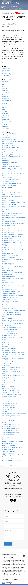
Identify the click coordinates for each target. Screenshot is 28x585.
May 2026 (4, 88)
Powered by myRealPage (13, 579)
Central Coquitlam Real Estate (10, 170)
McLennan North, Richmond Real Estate (13, 291)
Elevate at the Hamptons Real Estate (12, 213)
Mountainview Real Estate (9, 299)
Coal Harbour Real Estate (9, 185)
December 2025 (6, 98)
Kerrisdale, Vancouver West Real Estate (12, 267)
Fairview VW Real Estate (8, 221)
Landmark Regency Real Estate (10, 276)
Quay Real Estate (6, 326)
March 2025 (5, 115)
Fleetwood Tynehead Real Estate (11, 229)
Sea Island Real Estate (8, 360)
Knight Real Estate (7, 274)
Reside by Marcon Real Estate (10, 345)
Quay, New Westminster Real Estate (11, 327)
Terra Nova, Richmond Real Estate (11, 394)
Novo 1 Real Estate (7, 305)
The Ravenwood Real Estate (9, 409)
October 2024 (6, 123)
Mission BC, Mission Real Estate (10, 297)
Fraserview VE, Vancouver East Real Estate (13, 240)
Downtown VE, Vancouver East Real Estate (13, 202)
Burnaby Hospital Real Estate (10, 155)
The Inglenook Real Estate (9, 403)
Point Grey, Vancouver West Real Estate (12, 324)
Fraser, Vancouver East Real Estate (11, 236)
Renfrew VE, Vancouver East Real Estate (13, 343)
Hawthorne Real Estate (8, 257)
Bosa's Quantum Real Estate (9, 143)
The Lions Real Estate (8, 405)
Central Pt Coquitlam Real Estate (11, 172)
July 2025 (4, 107)
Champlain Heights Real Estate (10, 179)
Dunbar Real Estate (7, 208)
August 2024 (5, 126)
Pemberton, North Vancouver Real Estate (13, 320)
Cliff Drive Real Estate (8, 181)
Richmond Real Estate (8, 346)
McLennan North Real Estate (10, 289)
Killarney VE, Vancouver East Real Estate (13, 269)
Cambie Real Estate (7, 164)
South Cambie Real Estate (9, 365)
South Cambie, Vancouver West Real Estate (13, 367)
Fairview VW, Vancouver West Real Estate (13, 223)
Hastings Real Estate (7, 253)
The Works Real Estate (8, 417)
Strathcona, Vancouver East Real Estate (13, 392)
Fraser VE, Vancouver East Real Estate (12, 234)
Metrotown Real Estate (8, 293)
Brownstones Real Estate (9, 153)
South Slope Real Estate (8, 377)
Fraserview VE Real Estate (9, 238)
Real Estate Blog (6, 74)
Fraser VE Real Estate (8, 232)
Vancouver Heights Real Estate (10, 432)
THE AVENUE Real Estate (9, 396)
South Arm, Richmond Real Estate (11, 364)
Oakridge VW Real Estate (9, 308)
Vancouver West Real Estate (9, 436)
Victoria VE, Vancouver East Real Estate (12, 441)
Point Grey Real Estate (8, 322)
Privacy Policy (5, 579)
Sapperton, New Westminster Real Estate (13, 358)
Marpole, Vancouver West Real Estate (12, 284)
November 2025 (6, 100)
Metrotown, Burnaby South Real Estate (12, 295)
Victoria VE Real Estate (8, 440)
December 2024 (6, 121)
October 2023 (5, 128)
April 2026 (5, 90)
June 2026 (5, 87)
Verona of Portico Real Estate (10, 438)
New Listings (5, 70)
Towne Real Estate (7, 419)
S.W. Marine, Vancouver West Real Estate (13, 352)
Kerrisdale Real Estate (8, 265)
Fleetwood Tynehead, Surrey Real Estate (13, 231)
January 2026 (5, 96)
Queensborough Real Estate (9, 329)
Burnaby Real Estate (7, 160)
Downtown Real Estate (8, 200)
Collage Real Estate (7, 187)
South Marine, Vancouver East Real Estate (13, 375)
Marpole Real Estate (7, 282)
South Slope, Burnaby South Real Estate (13, 379)
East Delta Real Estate (8, 210)
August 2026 (5, 83)
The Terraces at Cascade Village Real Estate (14, 413)
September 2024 (6, 125)
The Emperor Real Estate (9, 398)
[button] (11, 500)
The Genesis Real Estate (8, 400)
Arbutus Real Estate (7, 136)
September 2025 (6, 104)
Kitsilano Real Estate (7, 270)
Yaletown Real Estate (7, 459)
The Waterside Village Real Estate (11, 415)
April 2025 (5, 113)
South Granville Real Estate (9, 369)
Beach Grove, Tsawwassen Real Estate (12, 141)
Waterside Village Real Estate (10, 443)
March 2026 (5, 92)
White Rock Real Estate (8, 451)
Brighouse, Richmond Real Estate (11, 151)
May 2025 (4, 111)
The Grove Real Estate (8, 402)
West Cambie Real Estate (8, 445)
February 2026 (6, 94)
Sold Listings (5, 75)
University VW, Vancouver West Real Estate (13, 428)
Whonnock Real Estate (8, 453)
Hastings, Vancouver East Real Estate (12, 255)
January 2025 (5, 119)
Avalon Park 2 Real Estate (9, 137)
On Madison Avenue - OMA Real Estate (12, 312)
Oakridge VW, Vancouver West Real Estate (13, 310)
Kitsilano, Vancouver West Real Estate (12, 272)
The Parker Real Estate (8, 407)
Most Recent (5, 81)
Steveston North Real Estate (9, 388)
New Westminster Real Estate (10, 301)
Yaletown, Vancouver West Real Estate (12, 460)
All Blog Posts (6, 68)
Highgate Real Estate (8, 263)
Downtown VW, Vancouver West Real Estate (13, 206)
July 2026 (4, 85)
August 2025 (5, 106)
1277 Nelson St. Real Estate (9, 134)
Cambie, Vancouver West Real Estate (12, 166)
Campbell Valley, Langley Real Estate (12, 168)
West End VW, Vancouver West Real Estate (13, 447)
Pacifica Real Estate (7, 318)
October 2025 (5, 102)
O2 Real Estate (6, 307)
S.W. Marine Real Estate (8, 350)
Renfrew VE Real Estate (8, 341)
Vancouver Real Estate (8, 434)
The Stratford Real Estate (9, 411)
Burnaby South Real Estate (9, 162)
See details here (13, 32)
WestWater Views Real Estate (10, 449)
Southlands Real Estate (8, 386)
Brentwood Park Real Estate (10, 145)
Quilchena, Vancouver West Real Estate (12, 333)
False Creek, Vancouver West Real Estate (13, 227)
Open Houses (5, 72)
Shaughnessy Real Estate (9, 362)
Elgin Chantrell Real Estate (9, 215)
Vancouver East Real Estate (9, 430)
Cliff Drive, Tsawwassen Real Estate (11, 183)
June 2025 (4, 109)
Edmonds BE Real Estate (9, 212)
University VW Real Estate (9, 426)
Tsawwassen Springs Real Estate (11, 424)
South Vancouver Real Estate (10, 381)
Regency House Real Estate (9, 335)
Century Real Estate (7, 177)
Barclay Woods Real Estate (9, 139)
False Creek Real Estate (12, 24)
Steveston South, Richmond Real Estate (13, 390)
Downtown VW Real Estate (9, 204)
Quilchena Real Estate (8, 331)
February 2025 (6, 117)
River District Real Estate (9, 348)
